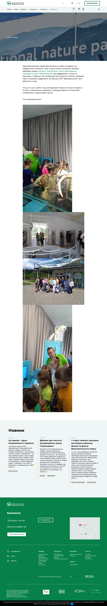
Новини (9, 9)
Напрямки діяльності (90, 555)
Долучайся (43, 9)
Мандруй (22, 9)
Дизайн (92, 590)
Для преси (88, 557)
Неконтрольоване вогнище (61, 558)
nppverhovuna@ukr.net (16, 527)
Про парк (87, 554)
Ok (72, 604)
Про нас (53, 9)
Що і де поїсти (42, 561)
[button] (72, 3)
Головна (16, 9)
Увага (83, 10)
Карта (79, 10)
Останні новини (74, 564)
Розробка (96, 592)
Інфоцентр (73, 10)
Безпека (13, 561)
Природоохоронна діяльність (59, 556)
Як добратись (46, 520)
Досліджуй (33, 9)
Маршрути (41, 555)
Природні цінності (58, 554)
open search (99, 9)
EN (76, 3)
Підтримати (73, 555)
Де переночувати (42, 560)
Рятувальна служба (16, 534)
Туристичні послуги (43, 558)
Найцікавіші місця (43, 554)
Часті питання (41, 564)
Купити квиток (92, 3)
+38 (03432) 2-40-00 (16, 521)
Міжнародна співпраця (75, 554)
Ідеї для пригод (42, 557)
